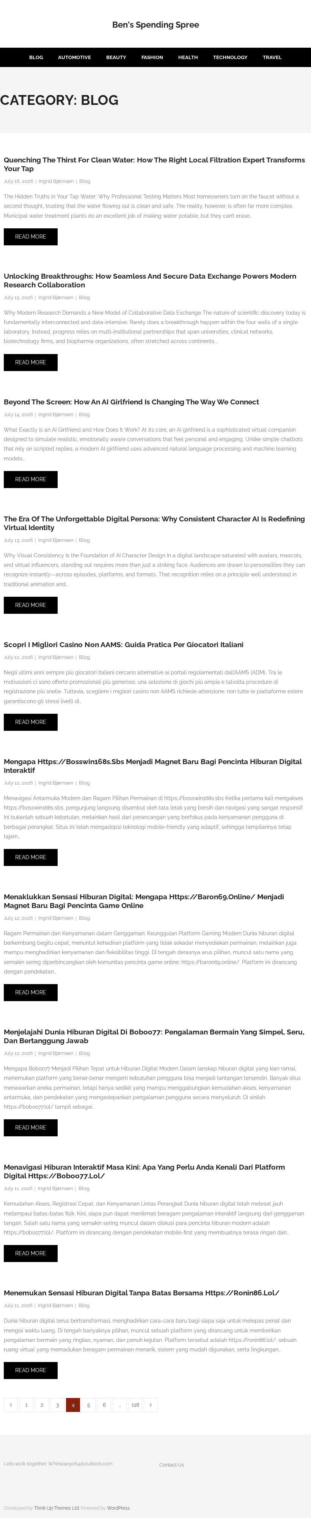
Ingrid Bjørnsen (56, 181)
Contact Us (171, 1465)
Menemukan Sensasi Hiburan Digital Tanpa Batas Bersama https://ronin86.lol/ (142, 1293)
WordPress (118, 1508)
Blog (84, 181)
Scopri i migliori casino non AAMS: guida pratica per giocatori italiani (123, 644)
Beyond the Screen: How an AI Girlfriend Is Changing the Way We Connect (131, 402)
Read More (30, 237)
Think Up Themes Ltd (56, 1508)
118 (135, 1405)
